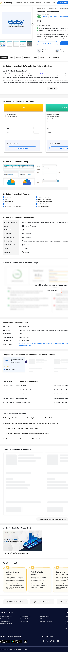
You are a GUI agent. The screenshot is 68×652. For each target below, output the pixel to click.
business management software (49, 74)
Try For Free (48, 43)
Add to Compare (10, 369)
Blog (53, 2)
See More (52, 88)
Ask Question (47, 2)
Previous (3, 129)
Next (32, 23)
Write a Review (53, 16)
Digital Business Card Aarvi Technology (41, 343)
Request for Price (22, 148)
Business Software (41, 8)
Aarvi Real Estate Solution (60, 343)
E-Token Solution (24, 343)
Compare (38, 2)
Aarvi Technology (45, 14)
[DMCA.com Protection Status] (25, 642)
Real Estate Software (52, 8)
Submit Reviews (52, 290)
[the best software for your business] (6, 3)
